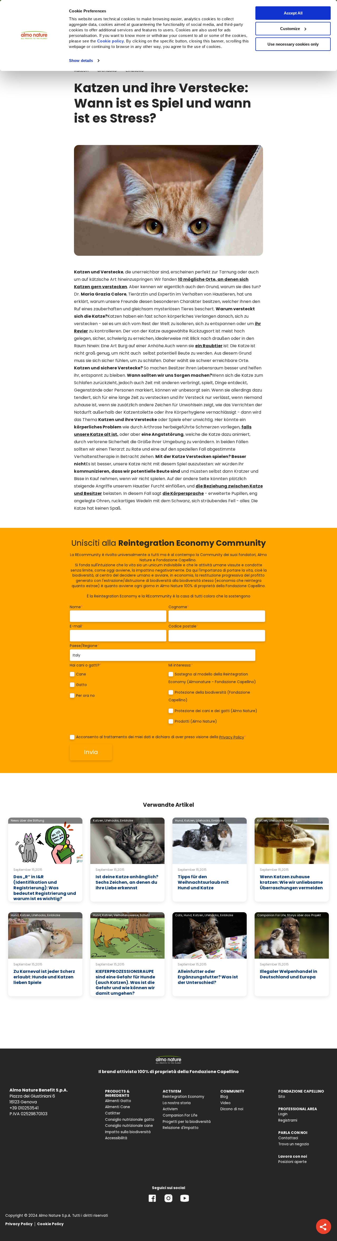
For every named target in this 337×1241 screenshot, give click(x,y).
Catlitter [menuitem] (112, 1113)
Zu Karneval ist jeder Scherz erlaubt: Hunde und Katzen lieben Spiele (44, 977)
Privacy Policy (231, 737)
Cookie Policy (50, 1223)
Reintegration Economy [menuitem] (183, 1096)
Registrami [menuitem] (287, 1120)
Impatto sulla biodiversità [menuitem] (128, 1131)
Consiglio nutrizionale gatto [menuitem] (129, 1119)
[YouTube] (184, 1202)
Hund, (179, 820)
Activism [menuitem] (170, 1109)
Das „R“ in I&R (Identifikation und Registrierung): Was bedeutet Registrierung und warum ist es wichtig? (44, 888)
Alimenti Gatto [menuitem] (118, 1100)
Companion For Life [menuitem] (180, 1115)
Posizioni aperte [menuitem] (292, 1161)
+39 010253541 (24, 1108)
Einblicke (126, 820)
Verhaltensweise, (126, 915)
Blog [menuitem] (224, 1096)
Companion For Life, (271, 915)
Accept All (293, 13)
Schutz (145, 915)
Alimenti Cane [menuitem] (117, 1106)
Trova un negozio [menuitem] (293, 1144)
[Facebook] (152, 1202)
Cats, (179, 915)
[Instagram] (168, 1202)
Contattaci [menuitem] (288, 1138)
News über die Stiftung (27, 820)
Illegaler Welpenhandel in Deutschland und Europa (288, 974)
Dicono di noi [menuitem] (231, 1109)
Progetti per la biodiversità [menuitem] (187, 1121)
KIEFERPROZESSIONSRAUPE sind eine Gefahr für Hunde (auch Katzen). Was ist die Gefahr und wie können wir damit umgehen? (125, 982)
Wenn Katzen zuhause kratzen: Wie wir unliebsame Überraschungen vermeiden (291, 882)
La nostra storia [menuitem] (177, 1102)
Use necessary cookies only (293, 44)
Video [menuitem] (225, 1102)
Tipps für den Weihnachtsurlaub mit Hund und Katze (203, 882)
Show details (81, 60)
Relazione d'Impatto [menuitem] (181, 1127)
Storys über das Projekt (304, 915)
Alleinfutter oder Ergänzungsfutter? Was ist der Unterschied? (208, 977)
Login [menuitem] (283, 1114)
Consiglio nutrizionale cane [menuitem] (129, 1125)
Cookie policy (110, 41)
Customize (290, 28)
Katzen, (98, 820)
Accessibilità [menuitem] (116, 1138)
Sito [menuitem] (281, 1096)
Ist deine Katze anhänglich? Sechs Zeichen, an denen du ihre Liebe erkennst (127, 882)
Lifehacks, (112, 820)
